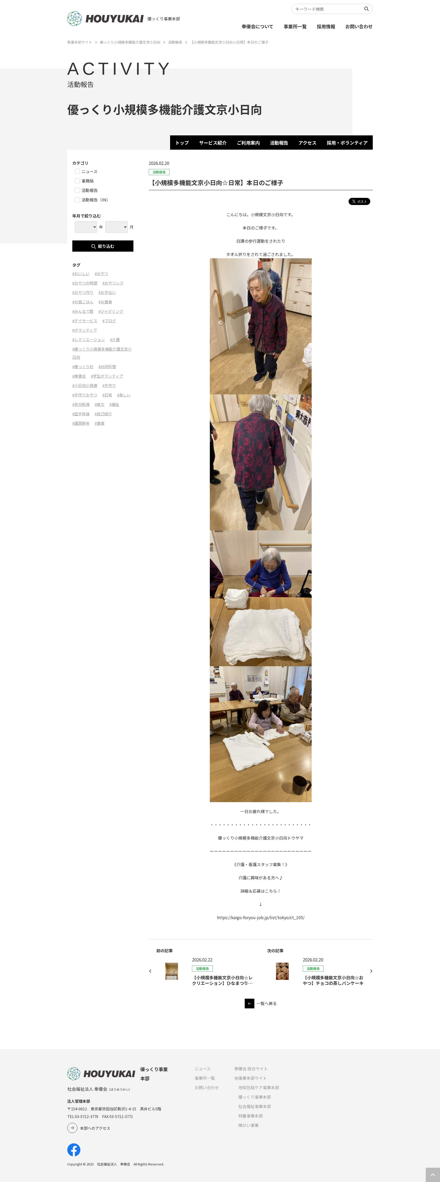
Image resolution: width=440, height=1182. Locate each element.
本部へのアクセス (95, 1128)
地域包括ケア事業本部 (258, 1087)
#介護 (115, 339)
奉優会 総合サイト (251, 1068)
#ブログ (109, 320)
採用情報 (326, 26)
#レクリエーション (88, 339)
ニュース (203, 1068)
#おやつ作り (82, 292)
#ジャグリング (111, 311)
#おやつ (101, 273)
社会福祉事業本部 (254, 1106)
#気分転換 (81, 404)
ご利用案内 (248, 142)
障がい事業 (248, 1125)
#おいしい (81, 273)
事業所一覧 (295, 26)
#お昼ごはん (82, 301)
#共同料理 (107, 366)
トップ (182, 142)
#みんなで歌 (82, 311)
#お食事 (105, 301)
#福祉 (114, 404)
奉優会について (257, 26)
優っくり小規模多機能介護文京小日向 (130, 42)
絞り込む (106, 246)
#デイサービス (84, 320)
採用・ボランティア (347, 142)
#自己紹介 (103, 413)
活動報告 (175, 42)
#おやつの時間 (84, 283)
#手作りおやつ (84, 394)
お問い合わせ (359, 26)
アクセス (307, 142)
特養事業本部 (250, 1116)
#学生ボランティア (107, 376)
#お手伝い (107, 292)
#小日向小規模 (84, 385)
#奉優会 (79, 376)
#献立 (99, 404)
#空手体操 (81, 413)
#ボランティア (84, 330)
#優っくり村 (82, 366)
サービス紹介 (213, 142)
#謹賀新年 (81, 423)
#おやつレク (112, 283)
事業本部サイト (79, 42)
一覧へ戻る (266, 1003)
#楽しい (124, 394)
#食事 (99, 423)
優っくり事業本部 (254, 1097)
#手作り (109, 385)
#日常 (107, 394)
